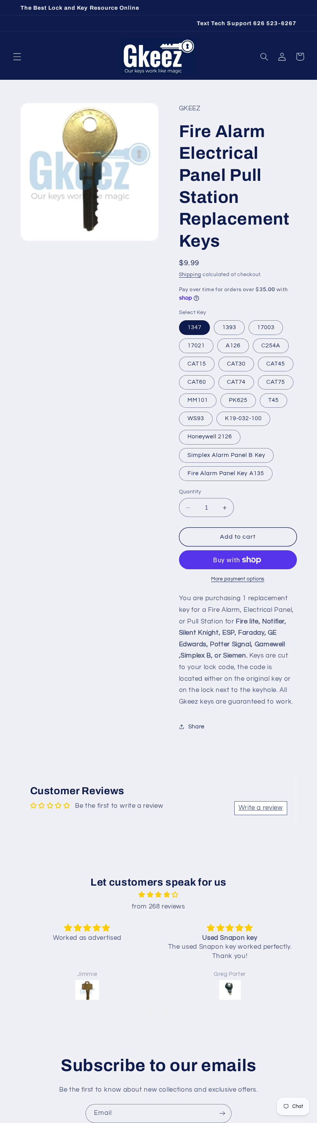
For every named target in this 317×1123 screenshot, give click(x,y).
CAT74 (236, 382)
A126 (233, 346)
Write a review (261, 807)
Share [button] (196, 727)
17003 (265, 327)
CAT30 (236, 364)
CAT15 (196, 364)
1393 (229, 327)
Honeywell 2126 (209, 437)
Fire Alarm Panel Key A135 (225, 473)
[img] (158, 895)
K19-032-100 (243, 418)
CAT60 (196, 382)
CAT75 (275, 382)
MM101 (197, 400)
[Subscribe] (222, 1113)
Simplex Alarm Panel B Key (226, 455)
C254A (270, 346)
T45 (273, 400)
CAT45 (275, 364)
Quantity (190, 492)
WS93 (195, 418)
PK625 (238, 400)
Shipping (190, 274)
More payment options (237, 579)
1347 (194, 327)
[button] (17, 56)
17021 (196, 346)
